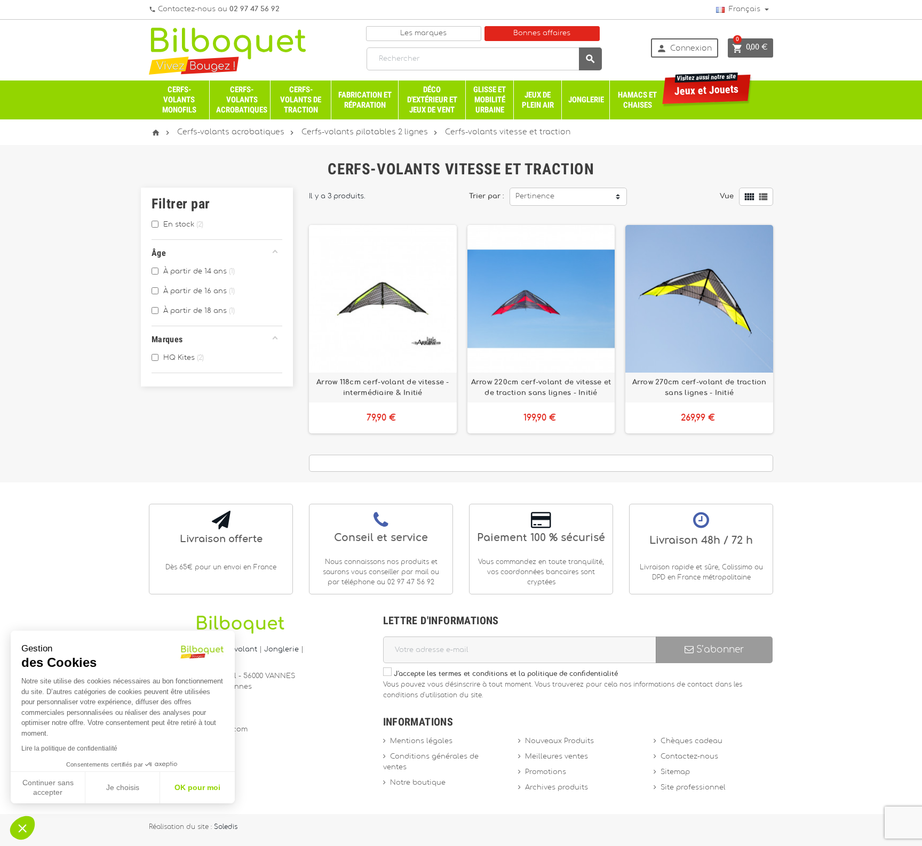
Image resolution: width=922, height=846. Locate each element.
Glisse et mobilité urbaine (489, 100)
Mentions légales (421, 741)
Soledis (225, 827)
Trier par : (486, 196)
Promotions (545, 772)
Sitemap (675, 772)
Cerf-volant (238, 649)
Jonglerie (586, 99)
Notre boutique (418, 782)
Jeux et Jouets (706, 86)
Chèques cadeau (691, 741)
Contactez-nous (689, 756)
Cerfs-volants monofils (179, 100)
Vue (727, 196)
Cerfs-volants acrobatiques (241, 100)
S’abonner (719, 649)
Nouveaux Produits (559, 741)
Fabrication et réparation (365, 100)
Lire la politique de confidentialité (69, 748)
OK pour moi (197, 787)
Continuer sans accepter (48, 787)
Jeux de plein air (538, 100)
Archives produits (556, 787)
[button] (22, 828)
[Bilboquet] (227, 50)
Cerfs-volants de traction (300, 100)
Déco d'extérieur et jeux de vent (432, 100)
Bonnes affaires (541, 33)
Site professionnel (693, 787)
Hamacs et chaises (637, 100)
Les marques (423, 33)
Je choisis (122, 787)
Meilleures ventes (556, 756)
